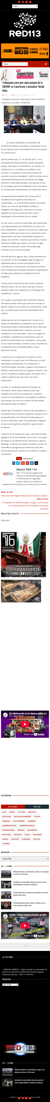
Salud (27, 835)
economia (26, 839)
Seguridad (37, 835)
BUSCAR (37, 806)
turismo (5, 844)
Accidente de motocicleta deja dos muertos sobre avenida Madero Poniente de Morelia (30, 883)
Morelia (21, 830)
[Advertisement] (25, 630)
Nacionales (32, 830)
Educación (31, 95)
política (36, 839)
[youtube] (30, 2)
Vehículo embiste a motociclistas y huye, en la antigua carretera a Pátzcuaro (31, 872)
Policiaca (18, 835)
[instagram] (26, 2)
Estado (37, 816)
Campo (12, 812)
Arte (4, 812)
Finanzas (6, 821)
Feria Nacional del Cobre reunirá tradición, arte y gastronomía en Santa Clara (29, 904)
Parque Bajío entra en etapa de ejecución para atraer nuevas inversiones (30, 893)
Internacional (8, 830)
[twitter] (19, 2)
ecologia (15, 839)
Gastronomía (19, 821)
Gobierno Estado (9, 825)
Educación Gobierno (22, 816)
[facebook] (23, 2)
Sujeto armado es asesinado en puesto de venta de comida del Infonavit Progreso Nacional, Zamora (22, 965)
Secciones (13, 806)
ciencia (5, 839)
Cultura (21, 812)
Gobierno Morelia (27, 825)
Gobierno (32, 821)
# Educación (28, 458)
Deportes (32, 812)
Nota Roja (6, 835)
